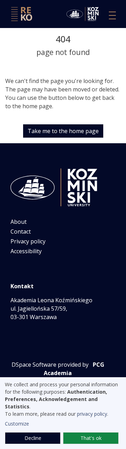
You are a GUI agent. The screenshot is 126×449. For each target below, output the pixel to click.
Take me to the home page (63, 131)
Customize (17, 423)
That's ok (91, 438)
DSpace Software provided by (50, 364)
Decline (32, 438)
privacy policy (92, 413)
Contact (20, 231)
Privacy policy (28, 241)
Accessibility (26, 251)
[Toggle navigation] (112, 15)
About (18, 222)
